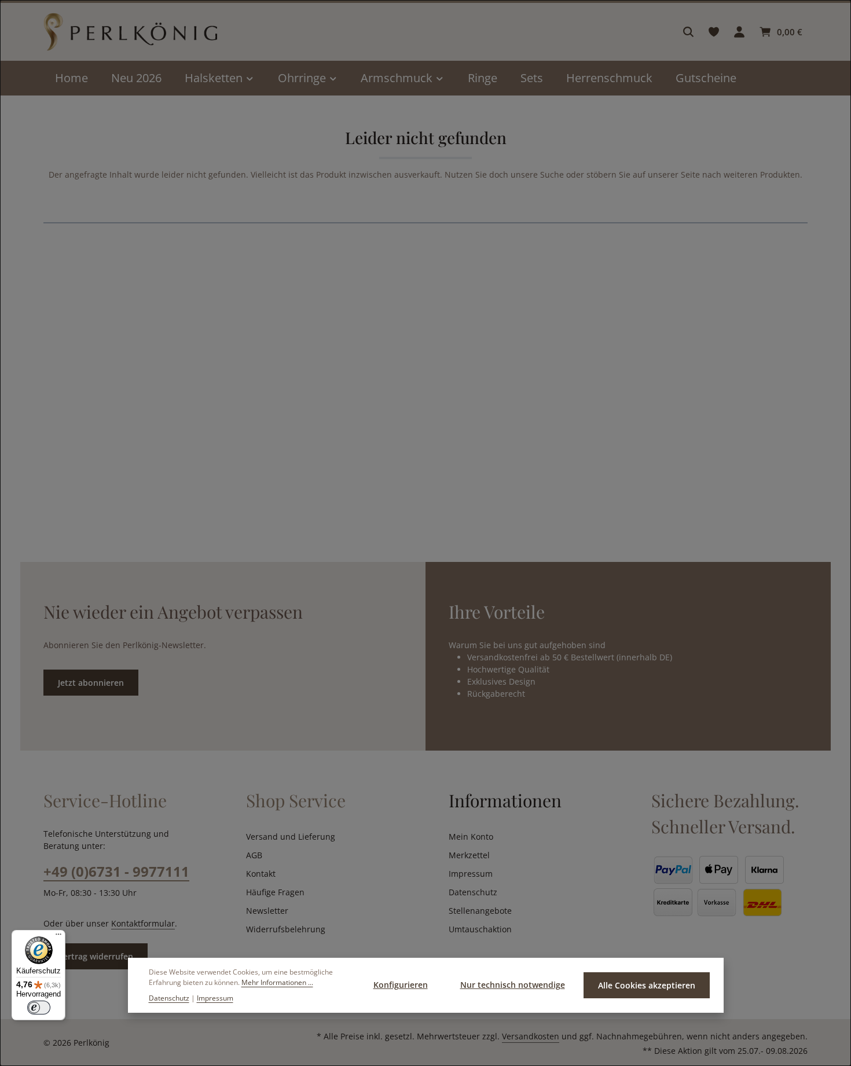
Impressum (471, 873)
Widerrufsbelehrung (285, 929)
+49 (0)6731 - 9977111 (116, 871)
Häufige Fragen (275, 892)
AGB (254, 855)
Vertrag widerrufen (95, 956)
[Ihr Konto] (739, 31)
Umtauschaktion (480, 929)
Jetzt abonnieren (91, 682)
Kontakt (261, 873)
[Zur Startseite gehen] (130, 32)
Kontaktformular (143, 923)
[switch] (38, 1007)
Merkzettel (469, 855)
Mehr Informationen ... (277, 982)
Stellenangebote (480, 910)
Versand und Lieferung (290, 836)
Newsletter (267, 910)
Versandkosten (530, 1036)
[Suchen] (688, 31)
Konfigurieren (400, 984)
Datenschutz (473, 892)
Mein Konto (471, 836)
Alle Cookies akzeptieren (646, 985)
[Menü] (58, 937)
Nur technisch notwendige (512, 984)
